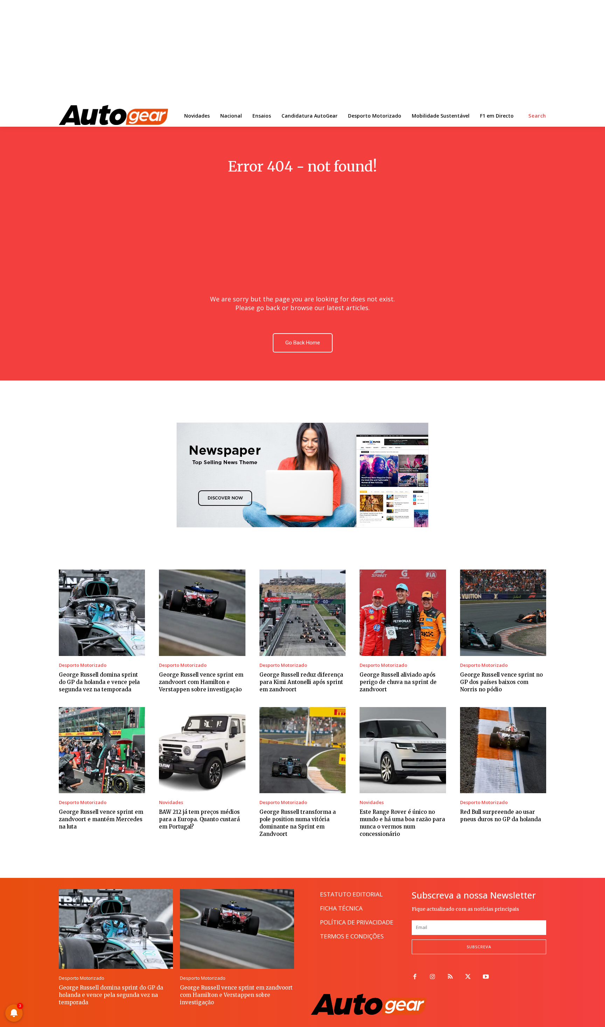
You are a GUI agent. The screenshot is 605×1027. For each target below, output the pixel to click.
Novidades (171, 802)
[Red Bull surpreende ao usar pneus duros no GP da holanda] (503, 750)
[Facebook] (415, 977)
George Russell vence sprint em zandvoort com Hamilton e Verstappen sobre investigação (201, 682)
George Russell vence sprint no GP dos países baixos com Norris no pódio (501, 682)
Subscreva (479, 946)
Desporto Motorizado (82, 665)
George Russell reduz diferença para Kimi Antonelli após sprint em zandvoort (301, 682)
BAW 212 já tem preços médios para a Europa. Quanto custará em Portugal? (199, 819)
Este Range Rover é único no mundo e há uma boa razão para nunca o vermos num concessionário (402, 823)
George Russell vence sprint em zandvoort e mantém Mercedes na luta (101, 819)
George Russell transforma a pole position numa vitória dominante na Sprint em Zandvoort (297, 823)
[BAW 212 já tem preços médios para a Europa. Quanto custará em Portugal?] (202, 750)
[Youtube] (486, 977)
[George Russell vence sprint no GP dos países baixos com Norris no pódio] (503, 613)
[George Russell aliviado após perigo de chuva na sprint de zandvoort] (403, 613)
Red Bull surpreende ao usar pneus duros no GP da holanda (500, 816)
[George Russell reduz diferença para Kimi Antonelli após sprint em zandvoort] (302, 613)
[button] (537, 116)
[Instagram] (432, 977)
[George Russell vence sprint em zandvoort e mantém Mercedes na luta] (102, 750)
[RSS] (450, 977)
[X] (468, 977)
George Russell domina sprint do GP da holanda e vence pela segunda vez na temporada (99, 682)
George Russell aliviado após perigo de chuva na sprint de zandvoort (398, 682)
